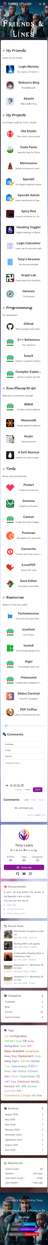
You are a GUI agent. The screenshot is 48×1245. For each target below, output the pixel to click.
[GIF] (15, 785)
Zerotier (32, 1086)
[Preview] (22, 785)
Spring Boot (11, 1046)
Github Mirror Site (16, 913)
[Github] (17, 874)
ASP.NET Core (13, 1041)
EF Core (37, 1095)
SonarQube (32, 1051)
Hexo (7, 1056)
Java (23, 1046)
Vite (14, 1071)
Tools (7, 1066)
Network (9, 1086)
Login (27, 789)
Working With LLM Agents (27, 943)
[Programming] (17, 308)
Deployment (25, 1056)
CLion (37, 1056)
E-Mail (8, 750)
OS (38, 1076)
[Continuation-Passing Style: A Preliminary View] (8, 956)
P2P (19, 1090)
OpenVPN (10, 1090)
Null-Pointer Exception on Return (29, 933)
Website (8, 756)
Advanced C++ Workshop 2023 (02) (28, 978)
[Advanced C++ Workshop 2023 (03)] (8, 968)
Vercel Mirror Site (15, 909)
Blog (14, 1056)
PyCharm (32, 1071)
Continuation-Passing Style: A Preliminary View (29, 955)
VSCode (25, 1061)
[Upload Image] (18, 785)
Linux (14, 1076)
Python (22, 1071)
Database (23, 1081)
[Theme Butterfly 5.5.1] (24, 1229)
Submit (38, 789)
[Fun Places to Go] (19, 388)
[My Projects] (14, 115)
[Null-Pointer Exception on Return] (8, 934)
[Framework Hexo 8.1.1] (24, 1224)
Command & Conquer (17, 1095)
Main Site (11, 905)
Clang (7, 1061)
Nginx (15, 1061)
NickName (9, 744)
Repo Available (14, 1051)
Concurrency (19, 1066)
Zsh (6, 1036)
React (7, 1071)
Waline (38, 815)
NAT (17, 1086)
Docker (35, 1061)
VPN (23, 1086)
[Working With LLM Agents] (8, 945)
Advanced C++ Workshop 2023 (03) (28, 966)
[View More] (42, 995)
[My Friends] (14, 50)
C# (25, 1041)
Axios (31, 1041)
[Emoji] (11, 785)
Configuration (18, 1036)
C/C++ (33, 1066)
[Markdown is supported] (7, 785)
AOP (29, 1046)
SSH (6, 1076)
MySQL (35, 1081)
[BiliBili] (30, 874)
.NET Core (10, 1081)
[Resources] (13, 597)
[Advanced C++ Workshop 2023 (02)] (8, 980)
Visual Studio (27, 1076)
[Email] (24, 874)
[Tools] (9, 469)
